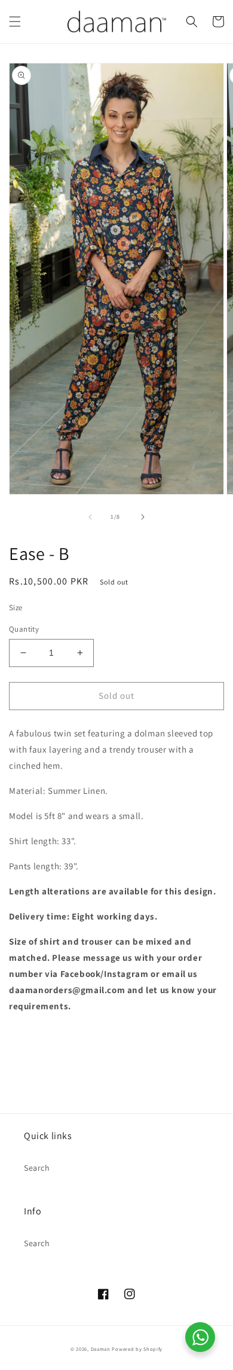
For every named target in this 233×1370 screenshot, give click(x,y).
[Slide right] (143, 517)
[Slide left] (90, 517)
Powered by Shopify (137, 1348)
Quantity (24, 629)
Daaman (101, 1348)
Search (37, 1167)
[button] (15, 21)
